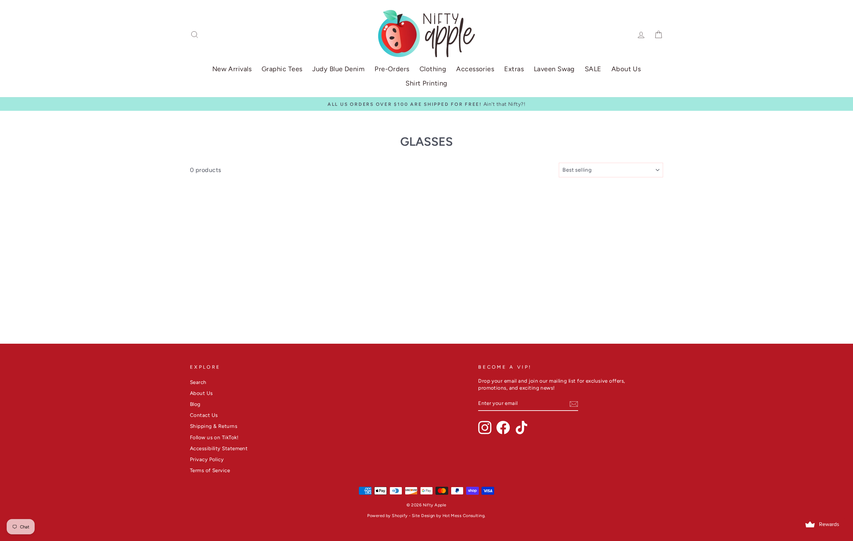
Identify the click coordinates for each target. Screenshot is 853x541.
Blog (195, 404)
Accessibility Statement (219, 448)
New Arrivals (232, 69)
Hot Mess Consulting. (464, 515)
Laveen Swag (554, 69)
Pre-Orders (392, 69)
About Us (626, 69)
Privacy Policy (207, 459)
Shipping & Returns (213, 426)
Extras (514, 69)
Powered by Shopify (387, 515)
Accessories (475, 69)
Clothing (433, 69)
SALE (593, 69)
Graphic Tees (282, 69)
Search (198, 382)
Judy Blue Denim (338, 69)
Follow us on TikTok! (214, 437)
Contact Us (204, 415)
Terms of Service (210, 470)
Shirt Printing (426, 83)
